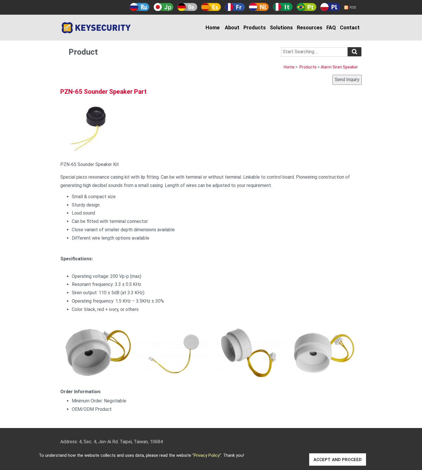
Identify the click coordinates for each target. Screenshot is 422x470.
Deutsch (187, 7)
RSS (353, 7)
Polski (330, 7)
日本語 (163, 7)
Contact (350, 27)
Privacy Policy (207, 455)
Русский (140, 7)
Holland (259, 7)
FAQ (331, 27)
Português (306, 7)
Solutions (281, 27)
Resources (309, 27)
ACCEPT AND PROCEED (337, 459)
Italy (283, 7)
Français (235, 7)
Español (211, 7)
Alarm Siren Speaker (339, 67)
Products (254, 27)
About (232, 27)
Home (213, 27)
